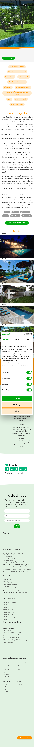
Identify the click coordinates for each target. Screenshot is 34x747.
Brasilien (6, 686)
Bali (5, 671)
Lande (8, 55)
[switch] (29, 378)
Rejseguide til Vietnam (9, 609)
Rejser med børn (7, 630)
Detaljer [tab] (17, 339)
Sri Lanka (16, 55)
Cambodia (7, 676)
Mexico (20, 669)
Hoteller (21, 55)
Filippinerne (7, 669)
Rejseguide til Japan (8, 616)
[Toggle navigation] (31, 4)
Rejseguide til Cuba (8, 614)
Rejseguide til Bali (8, 607)
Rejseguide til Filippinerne (10, 605)
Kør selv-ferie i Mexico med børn (12, 639)
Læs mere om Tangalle (17, 223)
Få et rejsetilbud (24, 738)
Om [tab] (28, 339)
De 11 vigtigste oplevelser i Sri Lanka (13, 637)
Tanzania (20, 684)
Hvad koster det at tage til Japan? (12, 634)
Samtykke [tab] (6, 339)
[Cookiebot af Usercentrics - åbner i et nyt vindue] (24, 334)
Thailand (6, 666)
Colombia (6, 689)
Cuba (19, 668)
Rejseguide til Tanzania (9, 619)
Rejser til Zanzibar (8, 642)
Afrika (19, 681)
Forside (3, 55)
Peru (5, 693)
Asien (11, 55)
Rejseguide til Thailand (9, 602)
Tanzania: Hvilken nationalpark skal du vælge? (16, 641)
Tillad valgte (17, 405)
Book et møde (7, 564)
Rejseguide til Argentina (9, 618)
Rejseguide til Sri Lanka (9, 604)
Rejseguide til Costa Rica (10, 612)
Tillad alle (17, 398)
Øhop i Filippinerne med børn (11, 635)
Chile (5, 688)
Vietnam (6, 673)
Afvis (17, 411)
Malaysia (6, 674)
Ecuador (6, 691)
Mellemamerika (22, 663)
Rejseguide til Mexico (9, 611)
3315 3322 (10, 556)
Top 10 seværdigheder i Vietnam (12, 632)
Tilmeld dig (17, 526)
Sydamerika (7, 681)
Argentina (6, 684)
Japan (5, 678)
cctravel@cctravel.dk (13, 558)
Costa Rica (21, 666)
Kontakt (26, 5)
